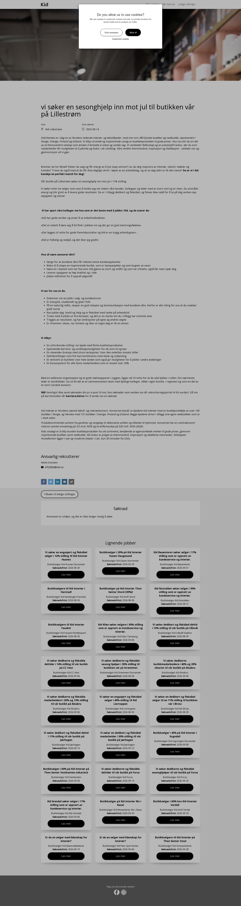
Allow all (133, 32)
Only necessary (111, 32)
